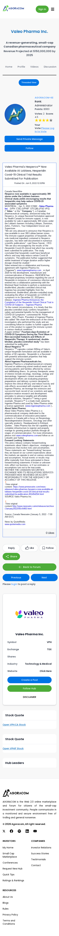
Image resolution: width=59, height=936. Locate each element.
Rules (6, 908)
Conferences (10, 862)
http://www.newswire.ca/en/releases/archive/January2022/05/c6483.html (29, 507)
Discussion (50, 66)
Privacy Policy (10, 914)
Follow (29, 148)
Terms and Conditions (9, 922)
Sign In (42, 9)
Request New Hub (12, 868)
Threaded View (28, 82)
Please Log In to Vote (44, 130)
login (14, 584)
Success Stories (40, 853)
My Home (8, 847)
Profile (21, 66)
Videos (34, 66)
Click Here (46, 671)
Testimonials (38, 859)
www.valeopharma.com (27, 435)
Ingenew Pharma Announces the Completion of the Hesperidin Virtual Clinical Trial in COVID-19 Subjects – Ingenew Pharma (29, 302)
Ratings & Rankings (13, 880)
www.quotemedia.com (15, 524)
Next (44, 577)
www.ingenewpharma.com (29, 270)
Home (8, 66)
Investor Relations (41, 847)
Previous (16, 577)
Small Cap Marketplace (10, 855)
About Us (8, 897)
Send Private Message (29, 139)
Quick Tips (8, 874)
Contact (36, 865)
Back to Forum (31, 567)
